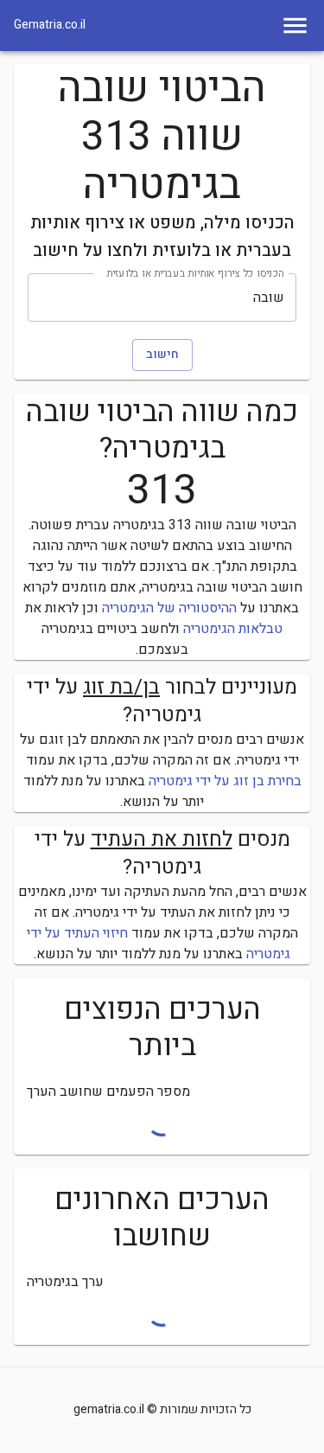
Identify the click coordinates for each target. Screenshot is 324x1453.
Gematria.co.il (50, 25)
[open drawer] (295, 25)
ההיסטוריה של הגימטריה (169, 608)
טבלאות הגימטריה (233, 628)
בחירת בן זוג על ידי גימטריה (225, 781)
